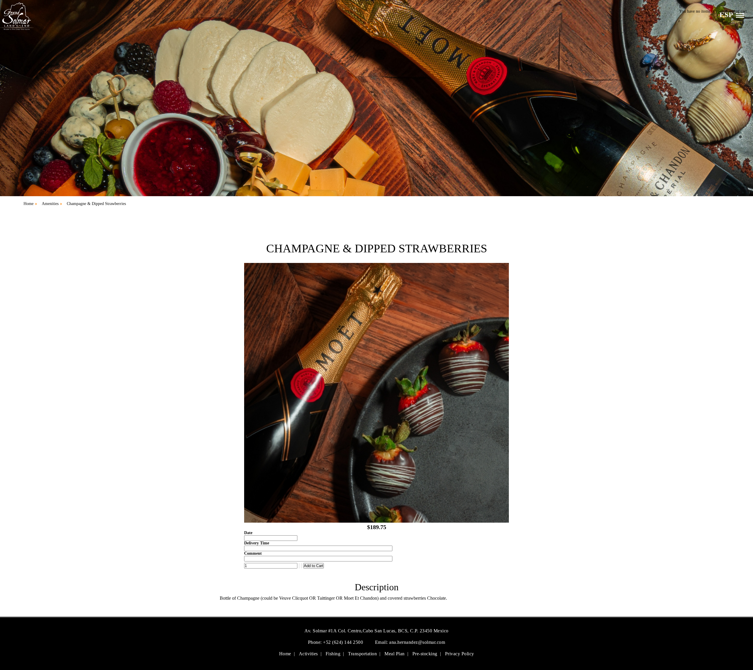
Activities (308, 653)
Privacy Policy (459, 653)
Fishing (333, 653)
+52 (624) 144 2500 (343, 642)
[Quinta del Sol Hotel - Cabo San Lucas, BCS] (17, 31)
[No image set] (376, 521)
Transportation (362, 653)
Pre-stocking (424, 653)
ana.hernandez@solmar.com (417, 642)
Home (285, 653)
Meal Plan (394, 653)
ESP (726, 15)
